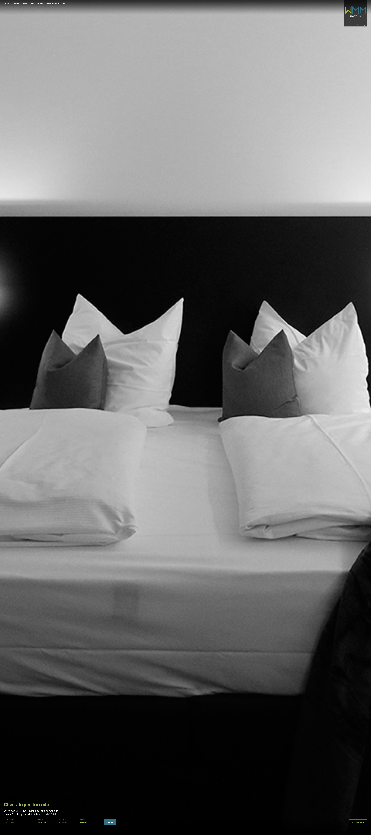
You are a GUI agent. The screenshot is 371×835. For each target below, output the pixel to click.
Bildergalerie (359, 822)
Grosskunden (37, 4)
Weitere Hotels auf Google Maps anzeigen (355, 25)
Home (6, 4)
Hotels (16, 4)
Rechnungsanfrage (56, 4)
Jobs (25, 4)
